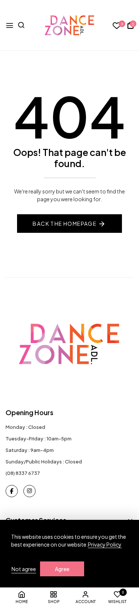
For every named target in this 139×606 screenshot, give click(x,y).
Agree (62, 569)
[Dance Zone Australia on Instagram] (29, 491)
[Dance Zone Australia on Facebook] (12, 491)
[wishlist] (117, 26)
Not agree (23, 569)
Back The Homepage (64, 223)
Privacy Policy (105, 544)
